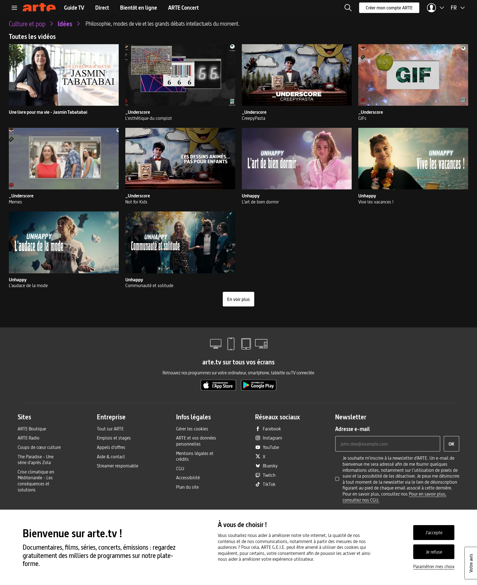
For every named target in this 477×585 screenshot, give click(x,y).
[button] (348, 7)
